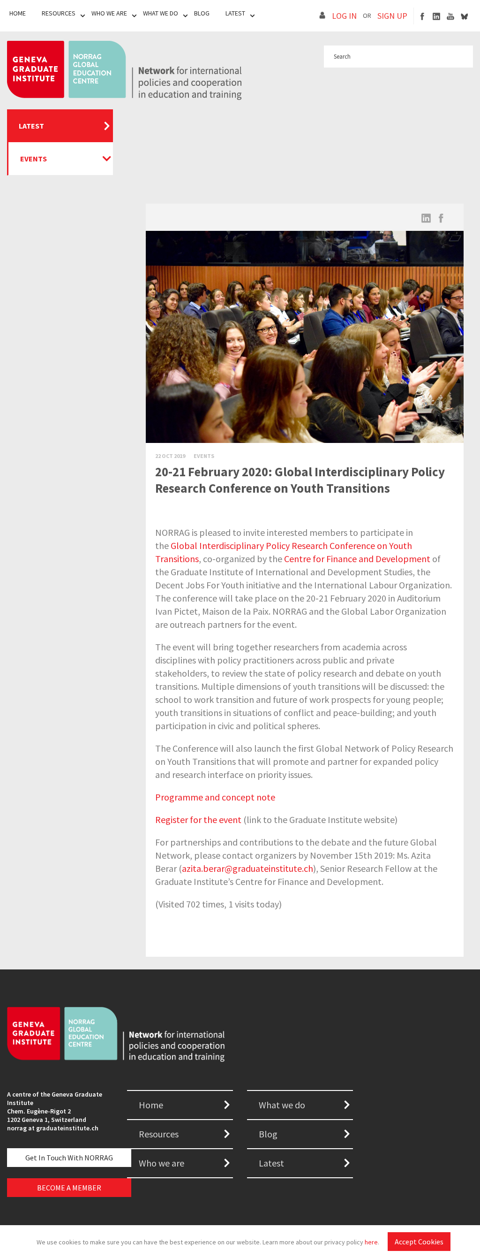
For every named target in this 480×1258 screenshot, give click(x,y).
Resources (58, 13)
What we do (282, 1105)
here (371, 1242)
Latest (235, 13)
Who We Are (109, 13)
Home (17, 13)
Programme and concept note (215, 797)
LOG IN (344, 15)
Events (33, 158)
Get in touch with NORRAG (69, 1157)
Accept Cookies (419, 1241)
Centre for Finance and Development (357, 558)
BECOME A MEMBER (69, 1187)
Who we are (161, 1163)
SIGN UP (392, 15)
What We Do (160, 13)
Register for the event (198, 819)
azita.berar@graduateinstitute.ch (247, 868)
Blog (202, 13)
